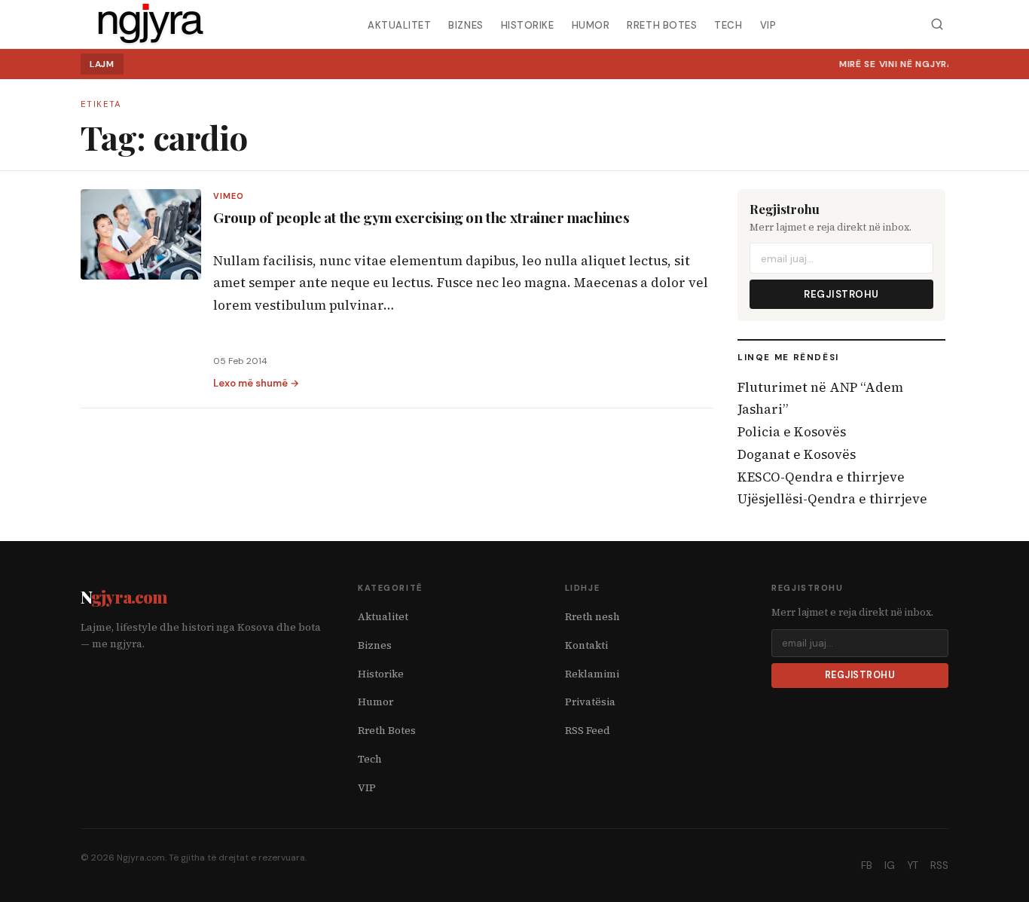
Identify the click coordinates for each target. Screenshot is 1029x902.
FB (866, 865)
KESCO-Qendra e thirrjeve (821, 477)
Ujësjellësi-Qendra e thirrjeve (832, 499)
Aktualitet (399, 24)
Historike (527, 24)
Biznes (465, 24)
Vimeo (228, 196)
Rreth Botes (662, 24)
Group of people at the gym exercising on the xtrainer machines (421, 217)
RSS (939, 865)
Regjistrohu (841, 294)
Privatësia (590, 702)
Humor (591, 24)
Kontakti (586, 645)
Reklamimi (592, 674)
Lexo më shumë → (256, 383)
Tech (728, 24)
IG (889, 865)
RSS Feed (587, 730)
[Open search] (936, 24)
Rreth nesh (592, 617)
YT (912, 865)
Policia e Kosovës (791, 432)
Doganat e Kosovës (796, 454)
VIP (768, 24)
